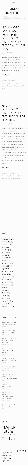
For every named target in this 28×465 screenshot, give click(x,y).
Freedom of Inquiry (11, 83)
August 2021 (7, 244)
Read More (5, 75)
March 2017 (6, 279)
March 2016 (6, 298)
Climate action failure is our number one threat (10, 376)
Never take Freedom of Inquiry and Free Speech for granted (14, 113)
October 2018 (7, 266)
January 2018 (6, 274)
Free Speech (18, 176)
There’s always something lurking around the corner (8, 395)
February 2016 (7, 301)
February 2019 (7, 263)
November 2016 (7, 285)
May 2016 (5, 293)
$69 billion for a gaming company (9, 359)
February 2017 (7, 282)
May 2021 (5, 247)
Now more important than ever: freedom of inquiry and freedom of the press (14, 38)
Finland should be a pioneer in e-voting (9, 350)
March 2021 (6, 252)
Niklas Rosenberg (14, 11)
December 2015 (7, 306)
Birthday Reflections (6, 386)
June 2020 (6, 258)
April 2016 (5, 295)
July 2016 (5, 290)
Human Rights (9, 176)
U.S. (23, 86)
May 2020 (6, 260)
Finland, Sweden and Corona (8, 367)
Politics (5, 80)
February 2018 (7, 271)
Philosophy (11, 80)
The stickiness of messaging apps (8, 332)
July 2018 (5, 269)
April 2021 (6, 250)
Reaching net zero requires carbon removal (9, 340)
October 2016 (7, 287)
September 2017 (7, 277)
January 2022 (7, 242)
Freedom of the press (14, 86)
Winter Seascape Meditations (8, 405)
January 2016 (7, 304)
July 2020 (6, 255)
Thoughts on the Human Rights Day (9, 323)
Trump (4, 88)
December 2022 (7, 239)
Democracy (17, 178)
